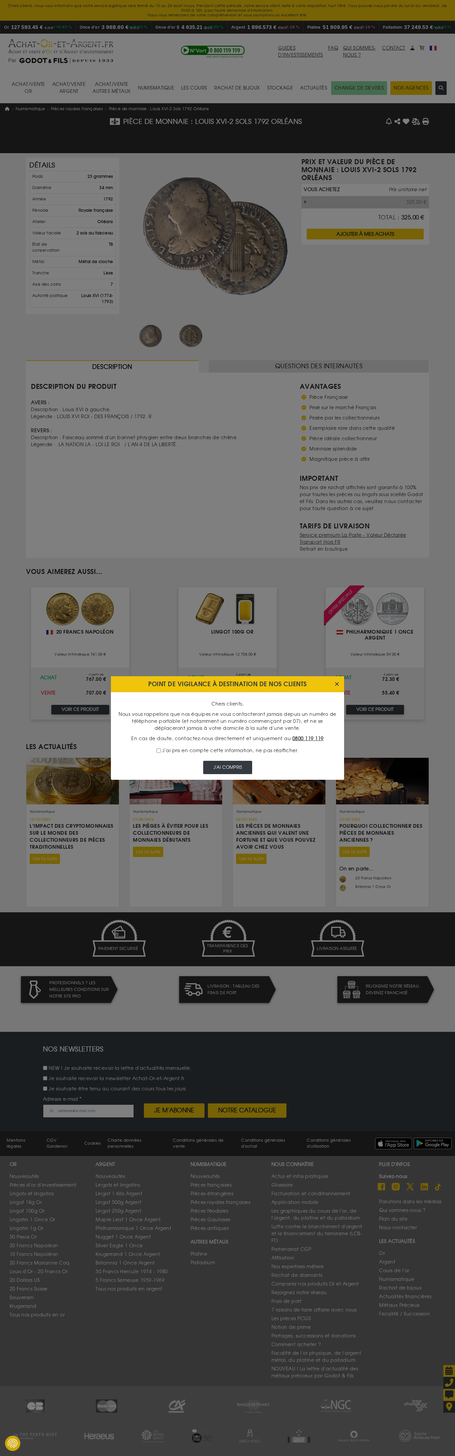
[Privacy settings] (12, 1443)
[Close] (337, 684)
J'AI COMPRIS (228, 767)
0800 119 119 (308, 738)
